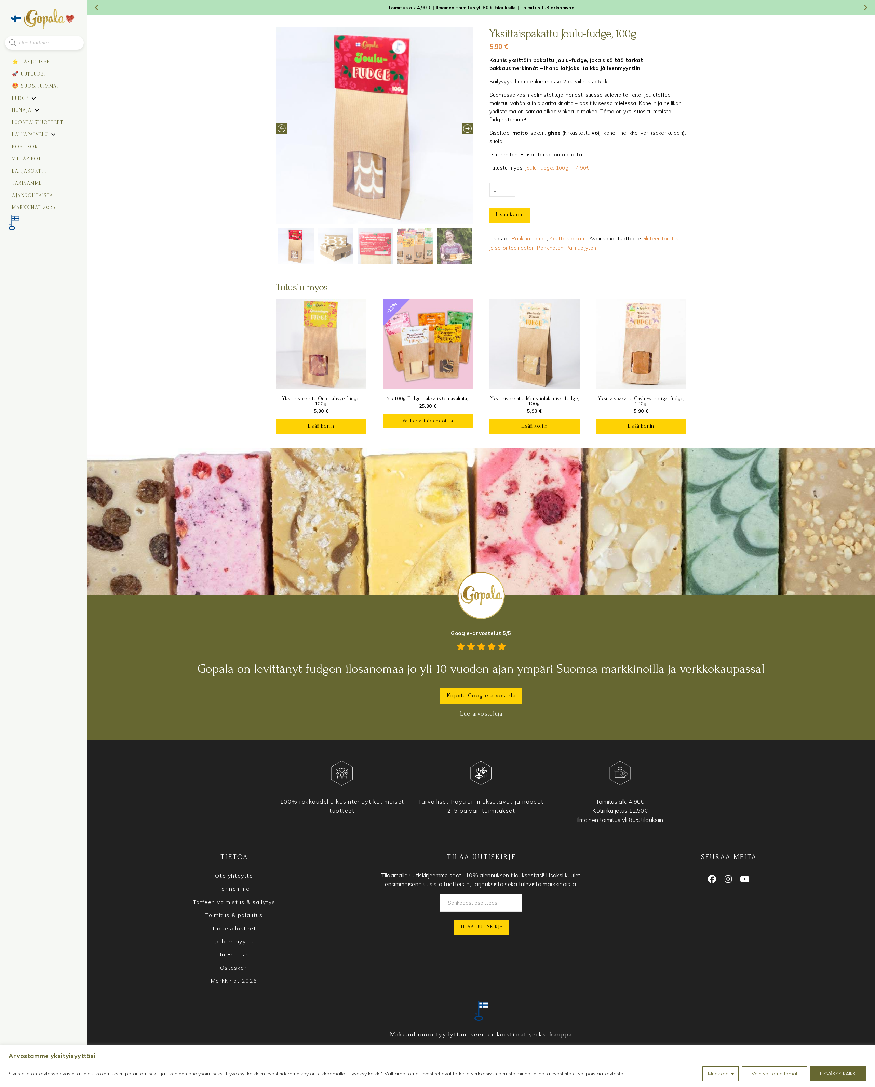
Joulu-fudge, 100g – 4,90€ (557, 168)
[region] (437, 1066)
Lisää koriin (510, 214)
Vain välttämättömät (774, 1074)
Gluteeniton (656, 238)
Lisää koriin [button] (321, 426)
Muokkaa (718, 1074)
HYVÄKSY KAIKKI (838, 1074)
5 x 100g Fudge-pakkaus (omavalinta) (428, 399)
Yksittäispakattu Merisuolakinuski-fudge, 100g (534, 401)
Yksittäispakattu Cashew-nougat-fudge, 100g (641, 401)
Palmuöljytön (581, 248)
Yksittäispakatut (568, 238)
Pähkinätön (550, 248)
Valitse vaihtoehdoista (427, 421)
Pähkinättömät (529, 238)
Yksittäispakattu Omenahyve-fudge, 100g (321, 401)
